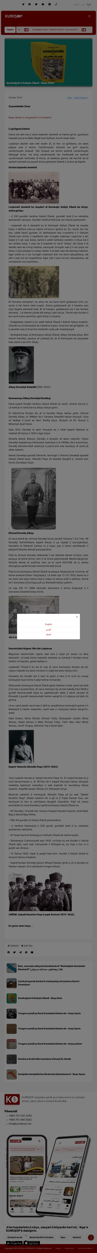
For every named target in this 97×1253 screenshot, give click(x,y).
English (48, 624)
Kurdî (48, 635)
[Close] (77, 617)
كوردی (48, 629)
